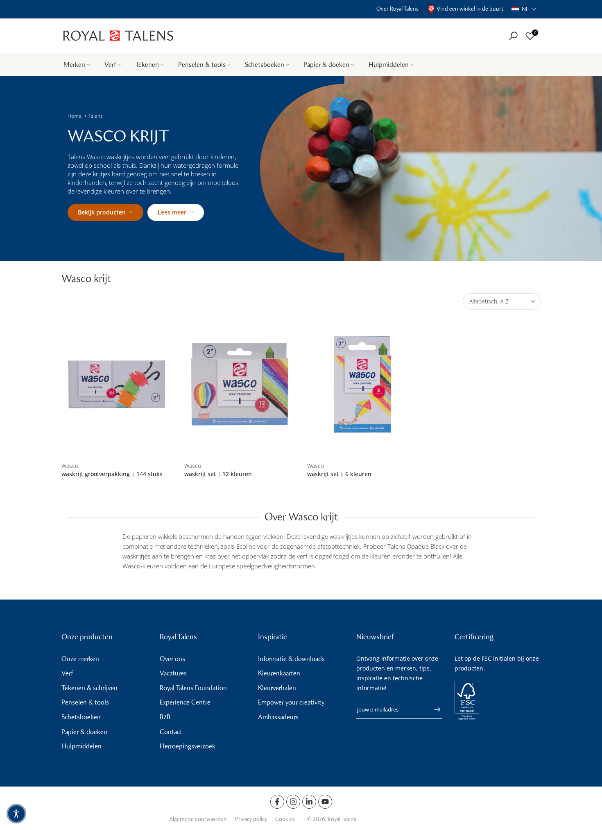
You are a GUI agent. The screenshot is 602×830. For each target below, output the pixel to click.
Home (74, 115)
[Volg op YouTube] (325, 802)
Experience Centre (185, 702)
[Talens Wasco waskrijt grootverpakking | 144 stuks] (116, 384)
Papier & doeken (326, 64)
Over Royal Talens (397, 8)
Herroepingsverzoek (187, 746)
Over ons (172, 659)
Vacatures (173, 673)
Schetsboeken (264, 64)
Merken (74, 64)
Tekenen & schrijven (89, 688)
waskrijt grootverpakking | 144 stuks (112, 474)
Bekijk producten (102, 212)
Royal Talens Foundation (193, 688)
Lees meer (172, 212)
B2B (165, 717)
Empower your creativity (291, 702)
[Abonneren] (433, 709)
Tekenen (147, 64)
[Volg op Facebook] (277, 802)
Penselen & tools (202, 64)
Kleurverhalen (277, 688)
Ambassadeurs (278, 717)
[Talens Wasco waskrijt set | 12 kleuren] (239, 384)
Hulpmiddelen (389, 64)
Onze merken (80, 659)
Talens (95, 115)
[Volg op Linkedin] (309, 802)
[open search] (513, 36)
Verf (110, 64)
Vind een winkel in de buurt (470, 8)
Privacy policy (251, 819)
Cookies (285, 819)
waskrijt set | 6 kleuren (339, 474)
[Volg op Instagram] (293, 802)
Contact (171, 732)
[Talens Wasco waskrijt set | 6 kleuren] (362, 384)
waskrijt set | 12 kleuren (218, 474)
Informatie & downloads (291, 659)
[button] (524, 9)
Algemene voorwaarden (198, 819)
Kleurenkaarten (279, 673)
